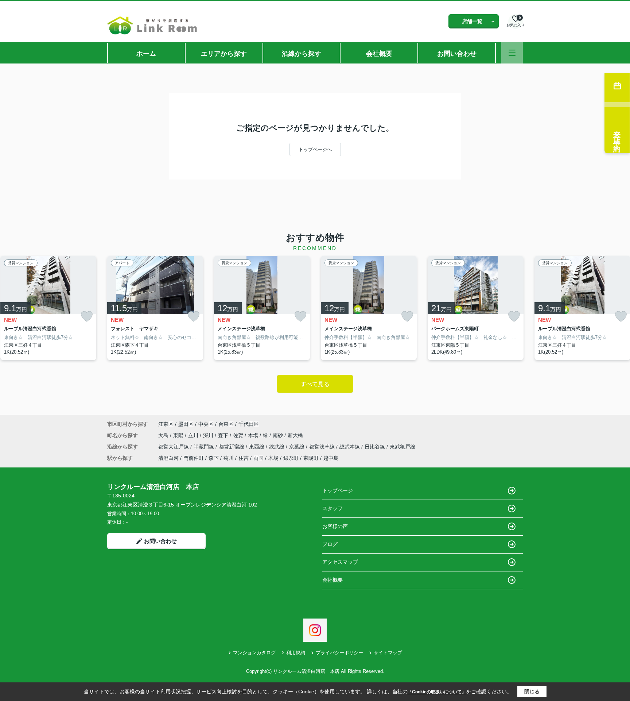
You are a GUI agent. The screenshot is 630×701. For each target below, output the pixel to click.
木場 (254, 435)
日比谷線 (375, 447)
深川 (209, 435)
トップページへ (315, 149)
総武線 (277, 447)
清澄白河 (168, 458)
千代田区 (248, 424)
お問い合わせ (457, 53)
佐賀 (239, 435)
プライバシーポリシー (339, 652)
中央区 (206, 424)
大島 (164, 435)
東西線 (257, 447)
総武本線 (350, 447)
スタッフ (332, 508)
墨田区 (186, 424)
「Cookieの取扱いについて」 (437, 691)
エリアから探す (224, 53)
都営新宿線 (232, 447)
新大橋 (295, 435)
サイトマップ (388, 652)
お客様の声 (335, 526)
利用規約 (295, 652)
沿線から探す (301, 53)
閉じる (532, 691)
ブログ (330, 544)
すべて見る (315, 384)
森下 (224, 435)
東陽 (179, 435)
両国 (258, 458)
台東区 (226, 424)
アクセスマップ (340, 562)
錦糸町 (291, 458)
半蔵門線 (204, 447)
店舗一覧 (472, 21)
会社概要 (379, 53)
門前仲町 (193, 458)
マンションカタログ (254, 652)
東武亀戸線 (402, 447)
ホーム (146, 53)
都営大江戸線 (174, 447)
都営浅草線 (322, 447)
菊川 (228, 458)
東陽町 (311, 458)
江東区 (166, 424)
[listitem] (155, 308)
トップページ (337, 490)
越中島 (331, 458)
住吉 (243, 458)
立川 (194, 435)
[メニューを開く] (512, 53)
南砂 (278, 435)
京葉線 (297, 447)
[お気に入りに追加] (87, 316)
